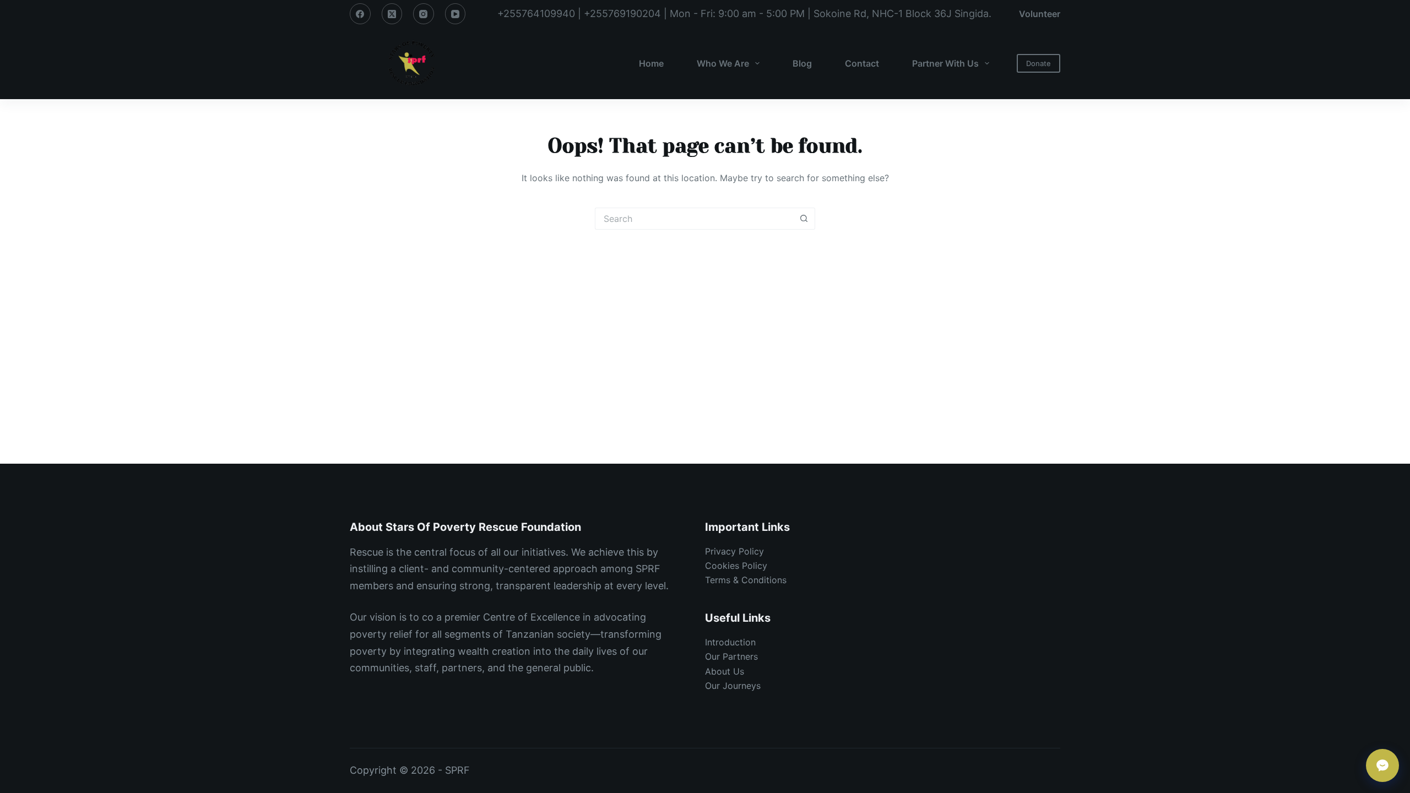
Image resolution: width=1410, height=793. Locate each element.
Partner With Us (945, 63)
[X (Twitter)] (392, 13)
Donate (1038, 63)
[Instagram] (423, 13)
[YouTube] (455, 13)
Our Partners (731, 656)
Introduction (730, 642)
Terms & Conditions (746, 579)
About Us (724, 671)
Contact (862, 63)
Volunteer (1039, 13)
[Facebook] (360, 13)
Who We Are (723, 63)
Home (651, 63)
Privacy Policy (734, 551)
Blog (802, 63)
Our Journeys (733, 685)
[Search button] (804, 219)
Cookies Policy (736, 565)
